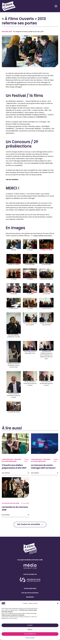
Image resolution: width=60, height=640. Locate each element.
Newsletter (30, 597)
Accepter (30, 625)
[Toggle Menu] (56, 6)
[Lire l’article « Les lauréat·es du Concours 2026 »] (15, 497)
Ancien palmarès (30, 588)
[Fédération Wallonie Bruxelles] (30, 580)
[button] (57, 603)
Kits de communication (30, 593)
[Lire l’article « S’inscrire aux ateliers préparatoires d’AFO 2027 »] (15, 454)
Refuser (30, 629)
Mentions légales (30, 638)
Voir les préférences (30, 634)
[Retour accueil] (8, 6)
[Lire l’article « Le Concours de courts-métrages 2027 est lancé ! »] (44, 454)
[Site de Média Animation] (30, 566)
